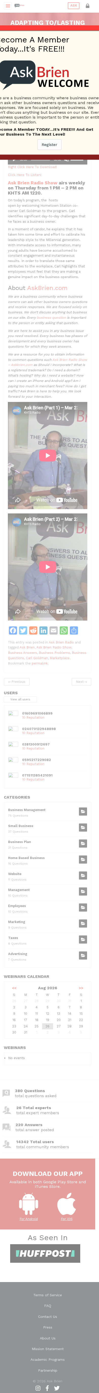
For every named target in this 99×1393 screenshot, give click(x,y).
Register (49, 144)
